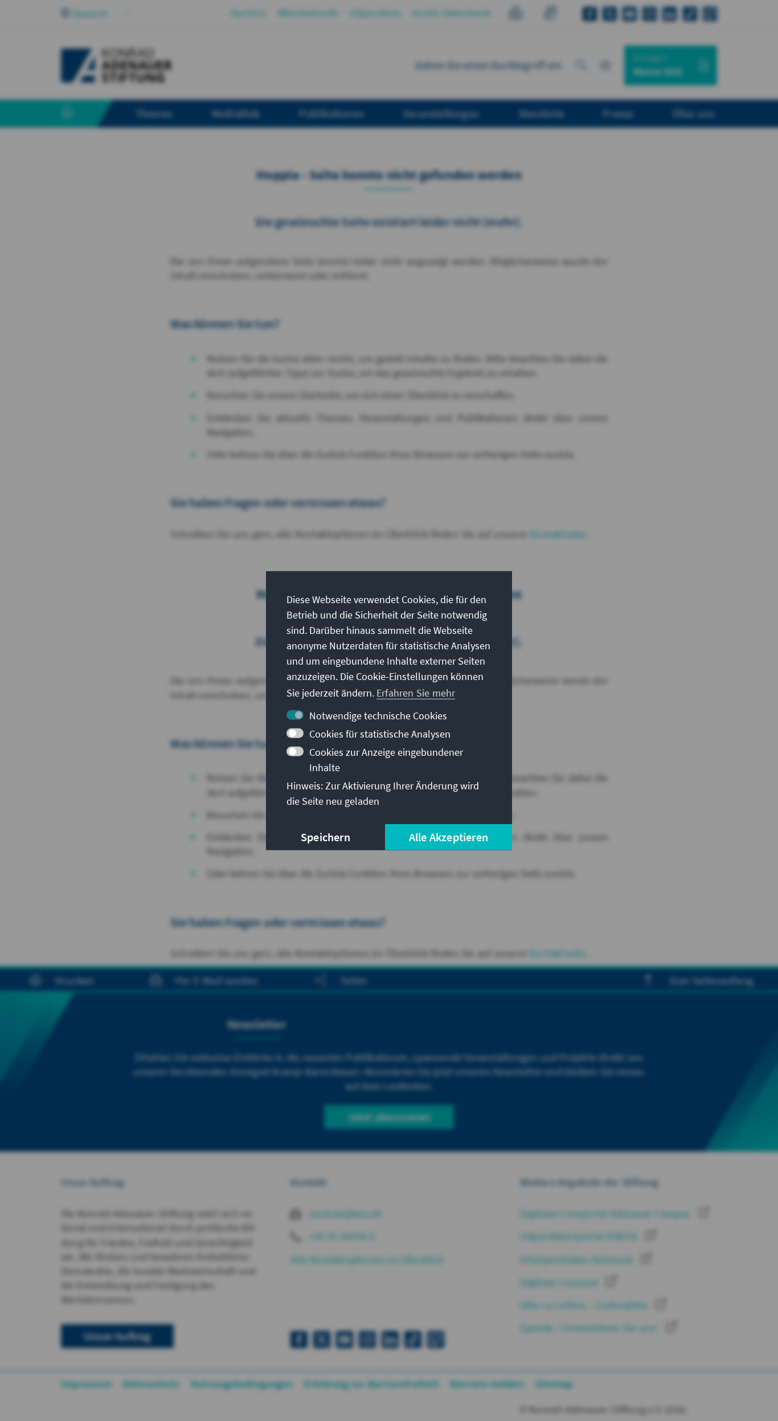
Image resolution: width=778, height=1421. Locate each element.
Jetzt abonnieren (389, 1116)
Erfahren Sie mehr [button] (415, 692)
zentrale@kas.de (344, 1213)
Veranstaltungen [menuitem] (441, 113)
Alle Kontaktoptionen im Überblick (367, 1259)
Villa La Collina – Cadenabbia (585, 1305)
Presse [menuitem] (618, 113)
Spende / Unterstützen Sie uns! (590, 1327)
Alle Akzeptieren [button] (448, 837)
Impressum (86, 1383)
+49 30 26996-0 (340, 1236)
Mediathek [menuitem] (236, 113)
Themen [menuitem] (154, 113)
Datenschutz (151, 1383)
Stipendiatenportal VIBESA (580, 1236)
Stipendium (375, 12)
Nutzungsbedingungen (242, 1383)
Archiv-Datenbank (451, 12)
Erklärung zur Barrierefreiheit (371, 1383)
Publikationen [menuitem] (331, 113)
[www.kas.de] (117, 65)
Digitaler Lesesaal (560, 1282)
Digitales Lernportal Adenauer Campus (606, 1213)
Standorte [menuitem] (541, 113)
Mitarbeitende (308, 12)
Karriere (248, 12)
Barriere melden (487, 1383)
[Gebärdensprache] (550, 14)
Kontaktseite (557, 533)
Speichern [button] (325, 837)
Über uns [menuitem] (693, 113)
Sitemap (554, 1383)
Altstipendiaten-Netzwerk (578, 1259)
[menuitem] (78, 114)
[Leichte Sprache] (516, 14)
